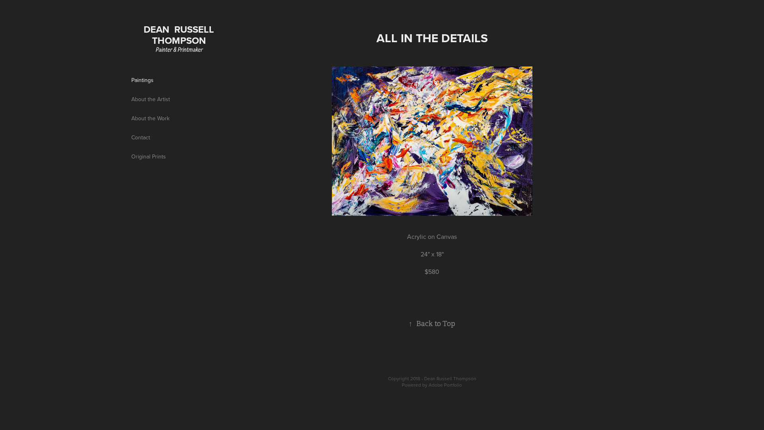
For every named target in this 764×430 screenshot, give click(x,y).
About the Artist (150, 99)
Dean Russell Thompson (180, 34)
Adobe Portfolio (445, 384)
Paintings (142, 80)
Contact (140, 137)
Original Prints (148, 156)
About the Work (150, 118)
